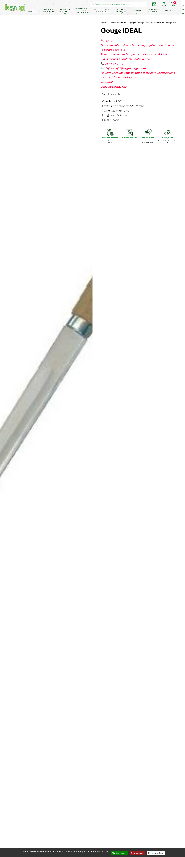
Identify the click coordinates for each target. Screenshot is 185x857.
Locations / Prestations (153, 11)
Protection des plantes (64, 11)
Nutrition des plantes (48, 11)
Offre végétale (32, 11)
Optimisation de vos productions (82, 11)
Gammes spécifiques (121, 11)
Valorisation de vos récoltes (101, 11)
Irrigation (137, 11)
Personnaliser (155, 853)
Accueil (104, 23)
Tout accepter (119, 853)
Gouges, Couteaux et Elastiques (151, 23)
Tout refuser (137, 853)
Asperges (132, 23)
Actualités (170, 11)
